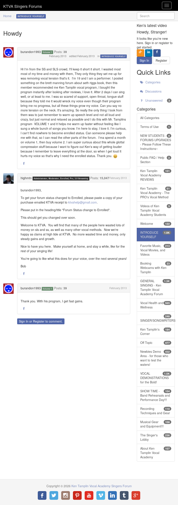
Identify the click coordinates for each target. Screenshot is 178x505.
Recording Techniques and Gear (155, 410)
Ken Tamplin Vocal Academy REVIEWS (155, 175)
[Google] (136, 495)
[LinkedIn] (112, 495)
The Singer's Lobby (155, 437)
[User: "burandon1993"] (9, 52)
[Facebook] (42, 495)
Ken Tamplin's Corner (155, 331)
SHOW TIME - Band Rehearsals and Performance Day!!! (155, 395)
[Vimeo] (100, 495)
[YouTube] (89, 495)
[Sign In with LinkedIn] (148, 53)
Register (38, 321)
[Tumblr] (124, 495)
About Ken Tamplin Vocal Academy (155, 452)
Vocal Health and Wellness (155, 305)
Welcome (155, 223)
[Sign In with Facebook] (157, 53)
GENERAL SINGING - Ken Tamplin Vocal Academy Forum (155, 287)
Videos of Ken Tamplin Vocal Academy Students (155, 210)
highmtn (26, 178)
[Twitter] (53, 495)
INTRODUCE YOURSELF (114, 56)
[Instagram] (65, 495)
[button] (23, 164)
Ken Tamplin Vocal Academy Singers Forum (22, 5)
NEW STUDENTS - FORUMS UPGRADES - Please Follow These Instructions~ (155, 142)
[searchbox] (156, 16)
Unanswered (157, 100)
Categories (152, 82)
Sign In (23, 321)
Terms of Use (155, 126)
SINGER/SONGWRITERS (157, 318)
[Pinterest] (77, 495)
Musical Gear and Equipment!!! (155, 424)
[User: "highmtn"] (9, 178)
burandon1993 (31, 52)
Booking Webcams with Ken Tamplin (155, 267)
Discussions (153, 91)
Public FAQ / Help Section (155, 159)
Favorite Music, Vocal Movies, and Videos (155, 250)
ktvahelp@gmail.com (82, 202)
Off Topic (155, 342)
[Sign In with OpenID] (140, 53)
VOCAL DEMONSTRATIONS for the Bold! (155, 377)
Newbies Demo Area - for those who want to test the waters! (155, 358)
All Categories (149, 118)
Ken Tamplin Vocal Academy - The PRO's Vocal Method (155, 192)
